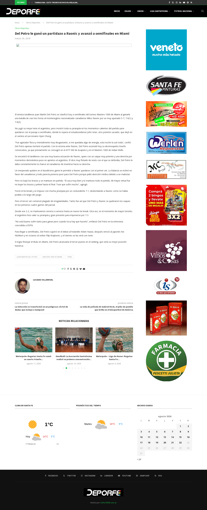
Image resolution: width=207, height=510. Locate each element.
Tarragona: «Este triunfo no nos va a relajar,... (57, 2)
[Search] (202, 11)
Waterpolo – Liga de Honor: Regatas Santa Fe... (114, 358)
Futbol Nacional (183, 11)
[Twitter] (173, 2)
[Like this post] (64, 268)
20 (165, 442)
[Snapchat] (188, 2)
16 (188, 437)
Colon (127, 11)
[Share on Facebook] (68, 268)
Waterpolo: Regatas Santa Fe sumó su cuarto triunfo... (33, 358)
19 (157, 442)
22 (180, 442)
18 (149, 442)
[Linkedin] (180, 2)
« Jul (139, 459)
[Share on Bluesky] (81, 268)
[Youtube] (184, 2)
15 (180, 437)
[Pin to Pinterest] (74, 268)
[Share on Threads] (77, 268)
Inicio (117, 11)
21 (172, 442)
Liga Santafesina (159, 11)
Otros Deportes (33, 22)
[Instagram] (176, 2)
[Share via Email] (84, 268)
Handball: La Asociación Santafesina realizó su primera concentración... (74, 358)
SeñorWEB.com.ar (108, 502)
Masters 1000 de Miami (52, 257)
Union (140, 11)
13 (165, 437)
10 (141, 437)
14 (172, 437)
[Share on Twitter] (71, 268)
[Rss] (191, 2)
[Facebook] (169, 2)
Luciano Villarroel (43, 279)
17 (141, 442)
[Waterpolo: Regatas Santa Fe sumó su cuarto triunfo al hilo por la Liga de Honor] (33, 339)
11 (149, 437)
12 (157, 437)
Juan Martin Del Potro (27, 257)
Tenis (69, 257)
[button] (29, 2)
